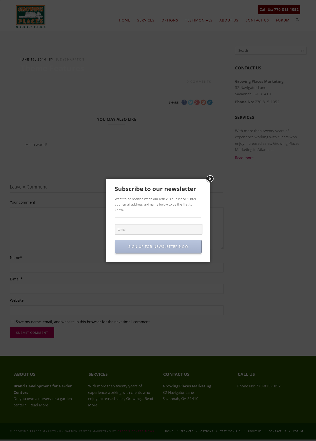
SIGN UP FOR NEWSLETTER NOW (158, 246)
